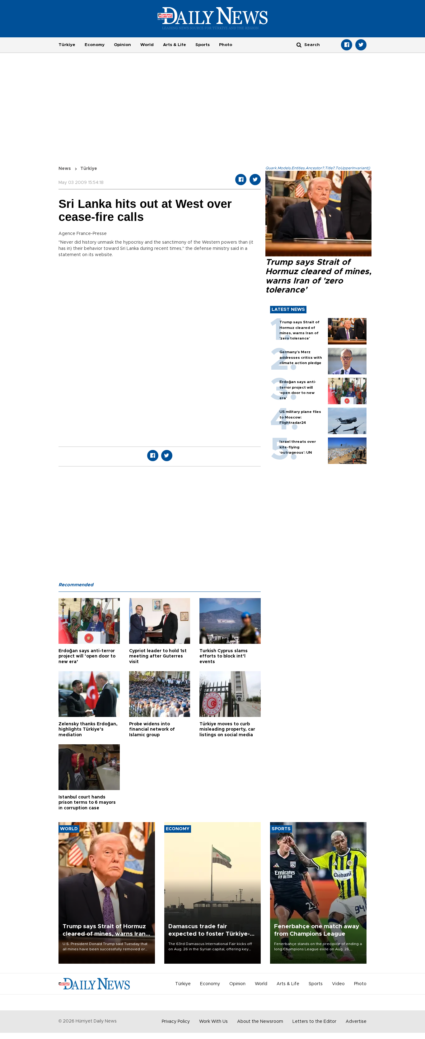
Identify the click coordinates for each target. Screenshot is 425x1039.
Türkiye (66, 45)
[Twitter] (361, 44)
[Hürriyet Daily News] (212, 18)
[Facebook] (346, 44)
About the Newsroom (260, 1021)
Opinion (122, 45)
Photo (225, 45)
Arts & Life (174, 45)
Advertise (356, 1021)
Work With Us (213, 1021)
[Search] (299, 44)
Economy (95, 45)
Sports (202, 45)
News (64, 168)
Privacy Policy (176, 1021)
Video (338, 984)
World (147, 45)
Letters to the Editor (314, 1021)
